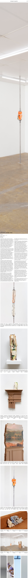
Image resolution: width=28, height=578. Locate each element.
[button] (27, 1)
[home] (14, 1)
